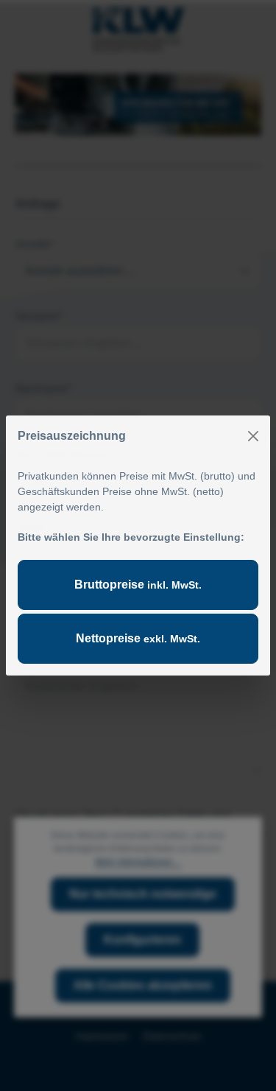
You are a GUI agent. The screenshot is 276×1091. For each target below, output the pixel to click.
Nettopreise (138, 638)
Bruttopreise (138, 584)
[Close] (253, 436)
